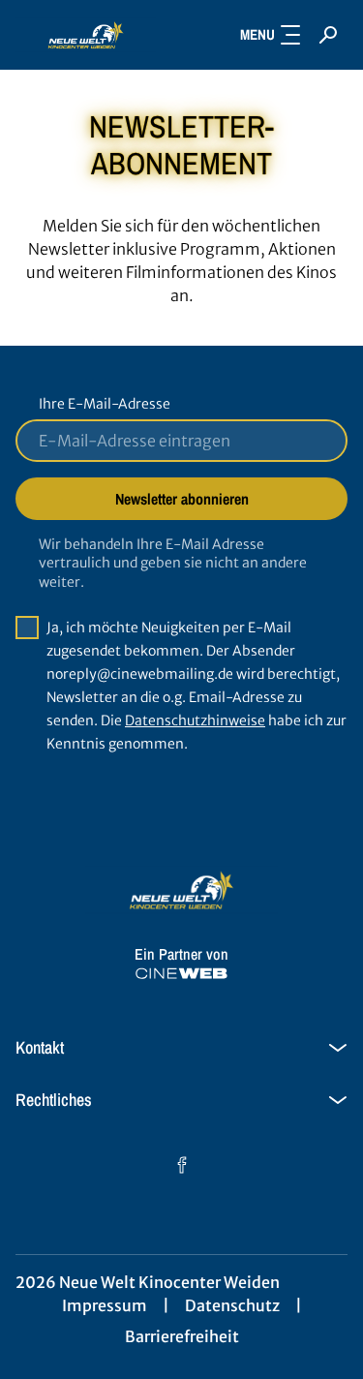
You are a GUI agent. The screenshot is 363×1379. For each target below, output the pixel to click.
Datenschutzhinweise (195, 720)
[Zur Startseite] (85, 34)
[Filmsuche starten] (328, 34)
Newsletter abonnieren (182, 498)
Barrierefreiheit (182, 1336)
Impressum (104, 1305)
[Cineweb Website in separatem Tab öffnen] (181, 973)
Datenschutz (232, 1305)
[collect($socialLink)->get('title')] (182, 1165)
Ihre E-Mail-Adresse (104, 404)
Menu (257, 34)
